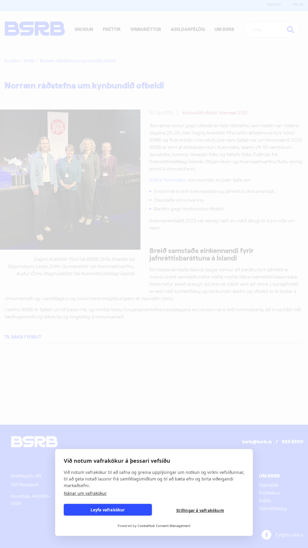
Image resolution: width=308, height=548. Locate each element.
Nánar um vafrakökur (85, 493)
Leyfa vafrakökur (108, 510)
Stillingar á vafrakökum (200, 510)
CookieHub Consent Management (163, 525)
